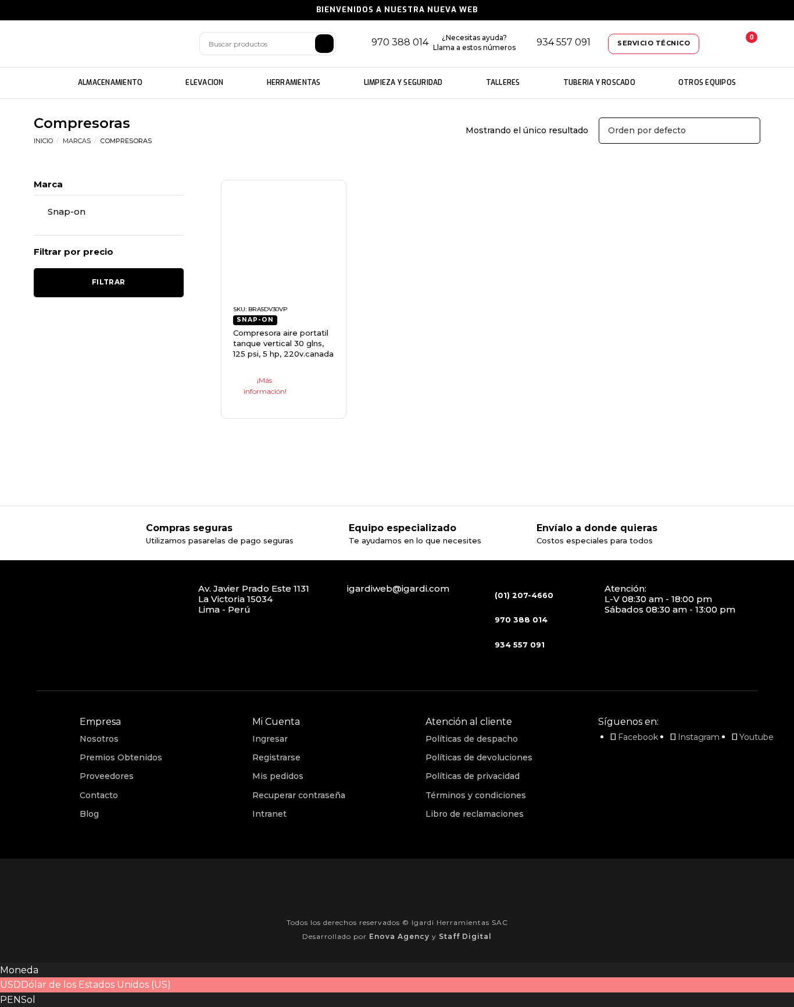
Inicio (43, 141)
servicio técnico (653, 43)
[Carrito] (742, 43)
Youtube (756, 737)
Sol (28, 999)
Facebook (638, 737)
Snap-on (66, 211)
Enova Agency (399, 936)
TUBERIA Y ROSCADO (599, 82)
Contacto (99, 795)
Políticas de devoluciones (478, 757)
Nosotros (99, 739)
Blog (89, 814)
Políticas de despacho (471, 739)
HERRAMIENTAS (294, 82)
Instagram (699, 737)
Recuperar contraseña (298, 795)
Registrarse (276, 757)
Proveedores (107, 776)
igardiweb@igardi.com (398, 588)
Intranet (269, 814)
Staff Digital (465, 936)
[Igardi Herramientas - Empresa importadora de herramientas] (109, 44)
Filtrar (109, 281)
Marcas (77, 141)
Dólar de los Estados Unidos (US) (96, 984)
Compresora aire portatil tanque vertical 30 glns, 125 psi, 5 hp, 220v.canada (283, 343)
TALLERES (503, 82)
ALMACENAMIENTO (110, 82)
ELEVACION (204, 82)
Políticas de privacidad (472, 776)
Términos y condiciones (475, 795)
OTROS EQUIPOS (707, 82)
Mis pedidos (277, 776)
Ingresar (270, 739)
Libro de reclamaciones (474, 814)
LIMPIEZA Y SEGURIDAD (403, 82)
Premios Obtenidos (121, 757)
